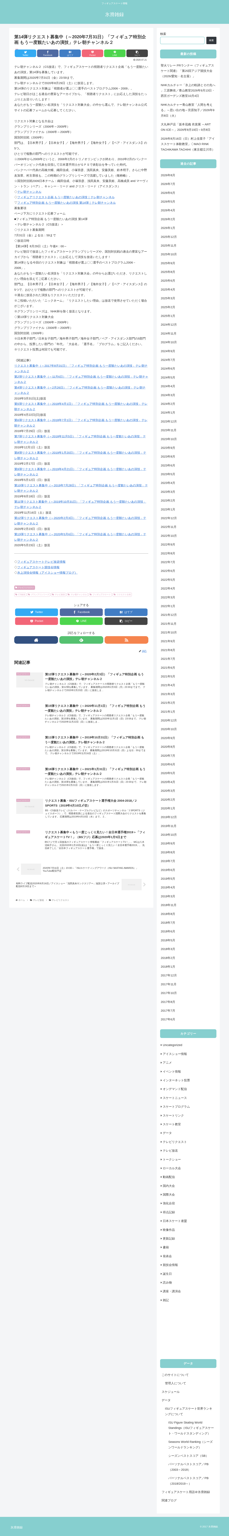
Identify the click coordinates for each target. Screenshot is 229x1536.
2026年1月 (168, 228)
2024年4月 (168, 386)
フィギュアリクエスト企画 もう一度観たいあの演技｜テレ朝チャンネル (66, 197)
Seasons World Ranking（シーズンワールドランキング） (190, 1444)
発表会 (167, 1256)
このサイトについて (175, 1375)
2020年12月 (169, 720)
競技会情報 (170, 1265)
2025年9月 (168, 263)
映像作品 (169, 1230)
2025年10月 (169, 254)
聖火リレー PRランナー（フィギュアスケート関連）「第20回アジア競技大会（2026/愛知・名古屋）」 (187, 71)
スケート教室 (172, 1124)
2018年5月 (168, 940)
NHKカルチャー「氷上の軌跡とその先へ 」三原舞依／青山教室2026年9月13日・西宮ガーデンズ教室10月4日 (188, 90)
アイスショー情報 (175, 1054)
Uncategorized (172, 1045)
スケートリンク (173, 1115)
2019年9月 (168, 843)
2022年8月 (168, 553)
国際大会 (169, 1194)
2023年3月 (168, 491)
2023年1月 (168, 509)
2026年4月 (168, 210)
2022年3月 (168, 597)
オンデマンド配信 (175, 1089)
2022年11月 (169, 527)
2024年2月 (168, 404)
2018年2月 (168, 958)
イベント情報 (172, 1071)
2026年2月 (168, 219)
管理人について (175, 1383)
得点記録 (169, 1212)
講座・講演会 (172, 1291)
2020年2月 (168, 799)
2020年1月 (168, 808)
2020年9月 (168, 738)
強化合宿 (169, 1203)
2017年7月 (168, 1010)
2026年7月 (168, 184)
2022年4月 (168, 588)
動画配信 (169, 1177)
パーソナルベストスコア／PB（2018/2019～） (188, 1480)
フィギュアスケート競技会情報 (38, 567)
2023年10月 (169, 439)
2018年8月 (168, 914)
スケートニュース (175, 1098)
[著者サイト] (36, 640)
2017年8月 (168, 1002)
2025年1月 (168, 316)
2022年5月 (168, 579)
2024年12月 (169, 324)
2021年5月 (168, 676)
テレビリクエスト (26, 587)
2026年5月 (168, 201)
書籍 (166, 1247)
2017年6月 (168, 1019)
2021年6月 (168, 667)
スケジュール (171, 1391)
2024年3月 (168, 395)
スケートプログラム (176, 1106)
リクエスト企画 (124, 594)
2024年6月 (168, 368)
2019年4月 (168, 887)
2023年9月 (168, 448)
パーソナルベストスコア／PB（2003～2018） (188, 1466)
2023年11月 (169, 430)
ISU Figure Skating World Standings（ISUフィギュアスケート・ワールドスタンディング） (191, 1428)
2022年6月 (168, 571)
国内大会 (169, 1186)
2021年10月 (169, 632)
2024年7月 (168, 360)
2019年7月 (168, 861)
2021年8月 (168, 650)
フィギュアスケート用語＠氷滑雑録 (186, 1492)
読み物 (167, 1282)
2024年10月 (169, 342)
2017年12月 (169, 975)
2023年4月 (168, 483)
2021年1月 (168, 711)
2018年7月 (168, 922)
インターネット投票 (176, 1080)
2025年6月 (168, 280)
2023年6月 (168, 465)
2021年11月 (169, 623)
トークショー (172, 1159)
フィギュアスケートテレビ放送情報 (41, 561)
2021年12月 (169, 615)
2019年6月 (168, 870)
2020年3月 (168, 790)
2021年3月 (168, 694)
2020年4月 (168, 782)
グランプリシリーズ (40, 594)
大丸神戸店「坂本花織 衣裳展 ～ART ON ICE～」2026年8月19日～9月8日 (186, 127)
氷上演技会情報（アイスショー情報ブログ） (47, 572)
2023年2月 (168, 500)
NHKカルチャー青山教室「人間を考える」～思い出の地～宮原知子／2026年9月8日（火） (187, 110)
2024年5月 (168, 377)
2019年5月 (168, 878)
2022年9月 (168, 544)
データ (167, 1133)
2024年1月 (168, 412)
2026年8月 (168, 175)
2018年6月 (168, 931)
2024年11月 (169, 333)
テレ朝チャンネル (29, 192)
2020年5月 (168, 773)
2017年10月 (169, 993)
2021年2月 (168, 702)
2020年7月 (168, 755)
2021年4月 (168, 685)
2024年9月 (168, 351)
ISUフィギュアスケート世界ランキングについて (188, 1411)
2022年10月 (169, 535)
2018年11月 (169, 905)
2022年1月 (168, 606)
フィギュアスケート (102, 594)
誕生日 (167, 1273)
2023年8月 (168, 456)
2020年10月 (169, 729)
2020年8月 (168, 746)
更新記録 (169, 1238)
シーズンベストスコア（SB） (188, 1455)
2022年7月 (168, 562)
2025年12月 (169, 237)
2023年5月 (168, 474)
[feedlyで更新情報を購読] (81, 640)
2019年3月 (168, 896)
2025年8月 (168, 272)
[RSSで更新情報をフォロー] (126, 640)
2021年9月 (168, 641)
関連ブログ (169, 1500)
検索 (163, 34)
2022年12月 (169, 518)
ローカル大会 (172, 1168)
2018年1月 (168, 966)
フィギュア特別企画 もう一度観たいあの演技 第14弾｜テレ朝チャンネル (66, 202)
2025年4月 (168, 289)
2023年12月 (169, 421)
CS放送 (21, 594)
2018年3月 (168, 949)
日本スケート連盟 (175, 1221)
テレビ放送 (60, 594)
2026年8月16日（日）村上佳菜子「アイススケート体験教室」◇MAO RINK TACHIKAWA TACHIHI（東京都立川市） (188, 144)
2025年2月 (168, 307)
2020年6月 (168, 764)
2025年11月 (169, 245)
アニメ (167, 1062)
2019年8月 (168, 852)
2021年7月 (168, 658)
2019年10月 (169, 834)
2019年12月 (169, 817)
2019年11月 (169, 826)
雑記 (166, 1300)
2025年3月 (168, 298)
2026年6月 (168, 193)
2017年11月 (169, 984)
